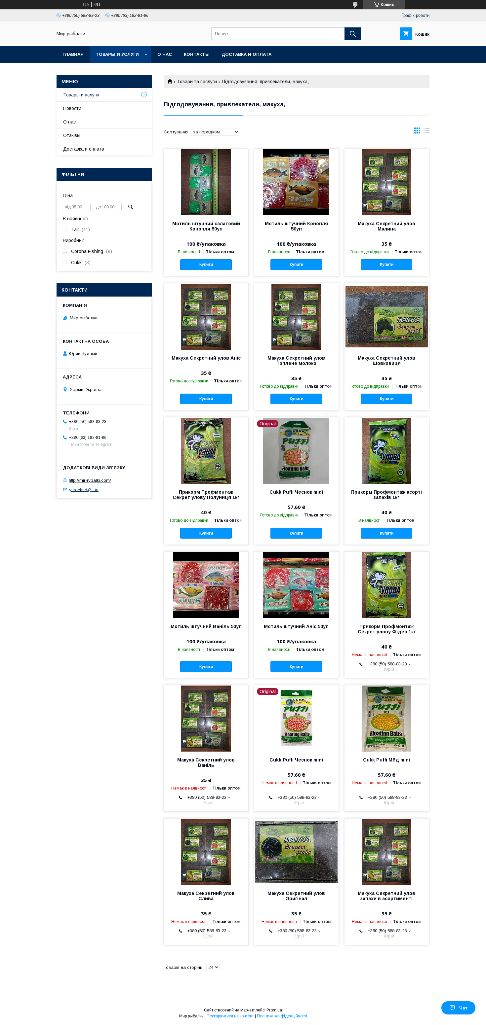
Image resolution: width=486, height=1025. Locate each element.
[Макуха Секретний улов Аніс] (206, 316)
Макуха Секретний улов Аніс (206, 358)
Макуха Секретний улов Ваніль (206, 762)
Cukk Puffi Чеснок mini (296, 759)
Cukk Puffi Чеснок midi (296, 492)
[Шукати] (352, 33)
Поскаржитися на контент (230, 1016)
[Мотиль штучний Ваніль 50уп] (206, 585)
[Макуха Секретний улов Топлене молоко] (296, 316)
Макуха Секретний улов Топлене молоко (296, 360)
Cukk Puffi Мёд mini (386, 759)
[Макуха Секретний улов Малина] (386, 182)
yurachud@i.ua (84, 489)
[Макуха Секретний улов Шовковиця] (386, 316)
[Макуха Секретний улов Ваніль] (206, 718)
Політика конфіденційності (282, 1016)
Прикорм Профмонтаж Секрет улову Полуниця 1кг (206, 494)
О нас (164, 54)
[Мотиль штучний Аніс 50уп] (296, 585)
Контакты (197, 54)
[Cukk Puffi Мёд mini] (386, 718)
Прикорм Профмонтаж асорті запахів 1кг (386, 494)
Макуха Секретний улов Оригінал (296, 896)
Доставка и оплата (246, 54)
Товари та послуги (197, 81)
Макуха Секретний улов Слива (206, 896)
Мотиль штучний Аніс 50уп (296, 626)
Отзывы (71, 135)
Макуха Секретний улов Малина (386, 226)
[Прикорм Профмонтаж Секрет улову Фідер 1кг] (386, 585)
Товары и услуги (117, 54)
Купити (206, 264)
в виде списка (426, 132)
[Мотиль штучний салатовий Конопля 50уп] (206, 182)
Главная (73, 54)
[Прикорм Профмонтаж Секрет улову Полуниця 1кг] (206, 450)
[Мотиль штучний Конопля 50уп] (296, 182)
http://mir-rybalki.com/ (90, 480)
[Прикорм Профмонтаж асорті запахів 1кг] (386, 450)
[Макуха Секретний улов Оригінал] (296, 852)
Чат (463, 1007)
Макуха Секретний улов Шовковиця (386, 360)
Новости (72, 108)
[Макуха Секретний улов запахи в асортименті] (386, 852)
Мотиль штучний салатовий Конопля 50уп (206, 226)
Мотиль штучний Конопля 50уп (296, 226)
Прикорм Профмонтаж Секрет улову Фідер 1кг (387, 629)
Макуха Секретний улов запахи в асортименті (386, 896)
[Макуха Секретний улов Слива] (206, 852)
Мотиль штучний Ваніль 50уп (206, 626)
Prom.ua (274, 1010)
